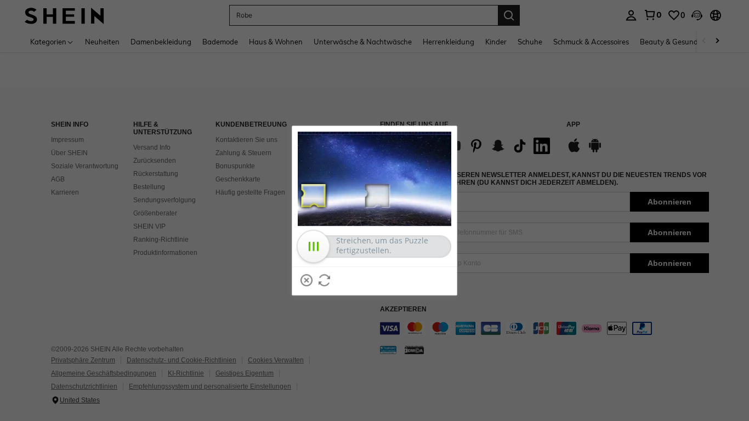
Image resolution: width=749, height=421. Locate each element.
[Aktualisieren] (325, 280)
